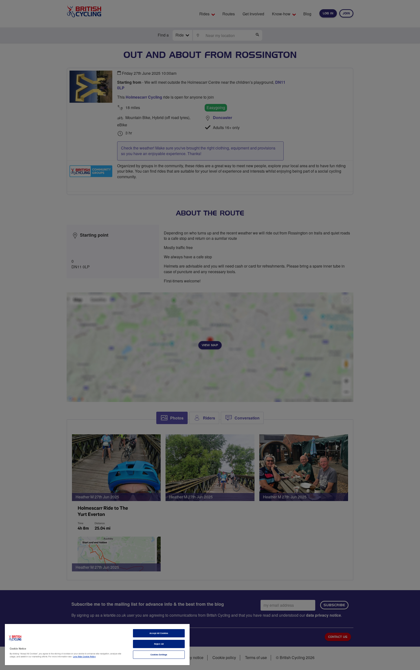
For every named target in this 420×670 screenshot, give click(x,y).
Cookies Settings (158, 654)
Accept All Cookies (158, 633)
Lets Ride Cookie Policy (84, 656)
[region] (97, 644)
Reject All (159, 643)
